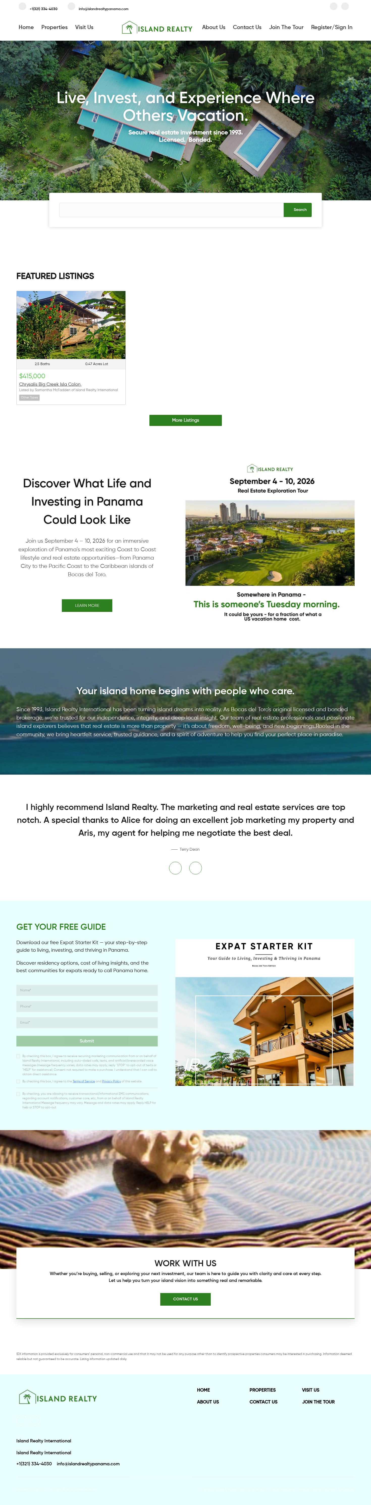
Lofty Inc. (40, 1489)
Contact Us (247, 27)
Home (26, 27)
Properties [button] (54, 27)
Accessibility (346, 1489)
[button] (298, 210)
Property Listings (310, 1489)
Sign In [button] (344, 27)
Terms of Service (84, 1081)
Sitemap (330, 1489)
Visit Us (84, 27)
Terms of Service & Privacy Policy (224, 1489)
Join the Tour (286, 27)
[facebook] (333, 7)
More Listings (185, 420)
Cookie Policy (258, 1489)
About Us (213, 27)
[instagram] (345, 7)
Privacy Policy (111, 1081)
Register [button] (321, 27)
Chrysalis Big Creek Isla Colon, (50, 384)
